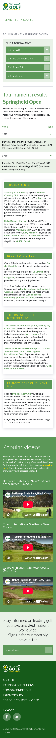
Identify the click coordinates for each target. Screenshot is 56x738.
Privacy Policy (13, 695)
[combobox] (28, 50)
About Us (9, 680)
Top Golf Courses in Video (21, 700)
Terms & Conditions (17, 690)
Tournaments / (13, 34)
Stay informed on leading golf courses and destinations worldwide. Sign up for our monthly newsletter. (28, 630)
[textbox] (14, 50)
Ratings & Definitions (18, 685)
